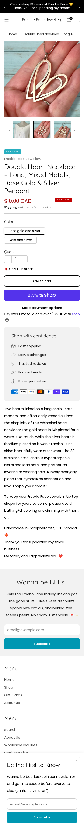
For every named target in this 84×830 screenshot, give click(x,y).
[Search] (77, 19)
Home (12, 34)
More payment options (42, 307)
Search (10, 729)
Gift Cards (13, 694)
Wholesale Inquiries (20, 745)
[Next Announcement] (80, 7)
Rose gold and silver (24, 231)
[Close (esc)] (77, 759)
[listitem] (42, 6)
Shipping (10, 207)
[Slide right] (74, 130)
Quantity (11, 251)
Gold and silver (20, 240)
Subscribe (42, 817)
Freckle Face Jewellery (42, 19)
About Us (12, 737)
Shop (8, 687)
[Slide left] (10, 130)
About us (12, 702)
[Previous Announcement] (4, 7)
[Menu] (6, 19)
